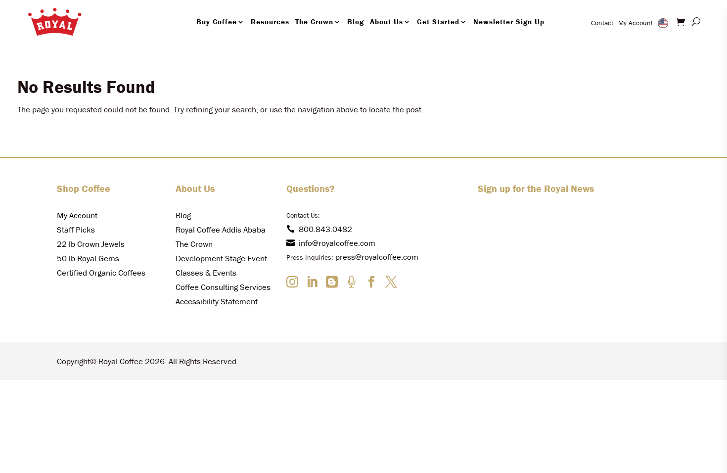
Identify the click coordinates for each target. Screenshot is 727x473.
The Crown (314, 21)
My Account (635, 22)
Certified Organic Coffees (101, 272)
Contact (602, 22)
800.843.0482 (325, 229)
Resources (270, 21)
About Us (386, 21)
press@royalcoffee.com (376, 256)
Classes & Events (206, 272)
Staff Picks (76, 229)
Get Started (438, 21)
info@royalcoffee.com (337, 243)
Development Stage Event (221, 258)
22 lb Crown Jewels (91, 243)
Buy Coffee (216, 21)
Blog (355, 21)
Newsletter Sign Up (509, 21)
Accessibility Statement (217, 301)
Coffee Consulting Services (223, 287)
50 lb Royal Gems (88, 258)
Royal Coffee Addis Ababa (221, 229)
